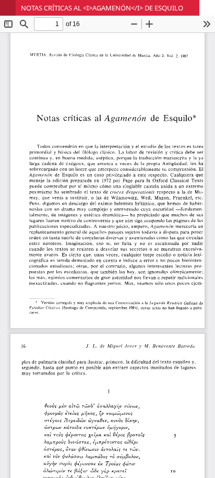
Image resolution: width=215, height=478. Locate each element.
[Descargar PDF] (207, 8)
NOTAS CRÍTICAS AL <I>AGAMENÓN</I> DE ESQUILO (102, 8)
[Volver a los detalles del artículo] (8, 8)
